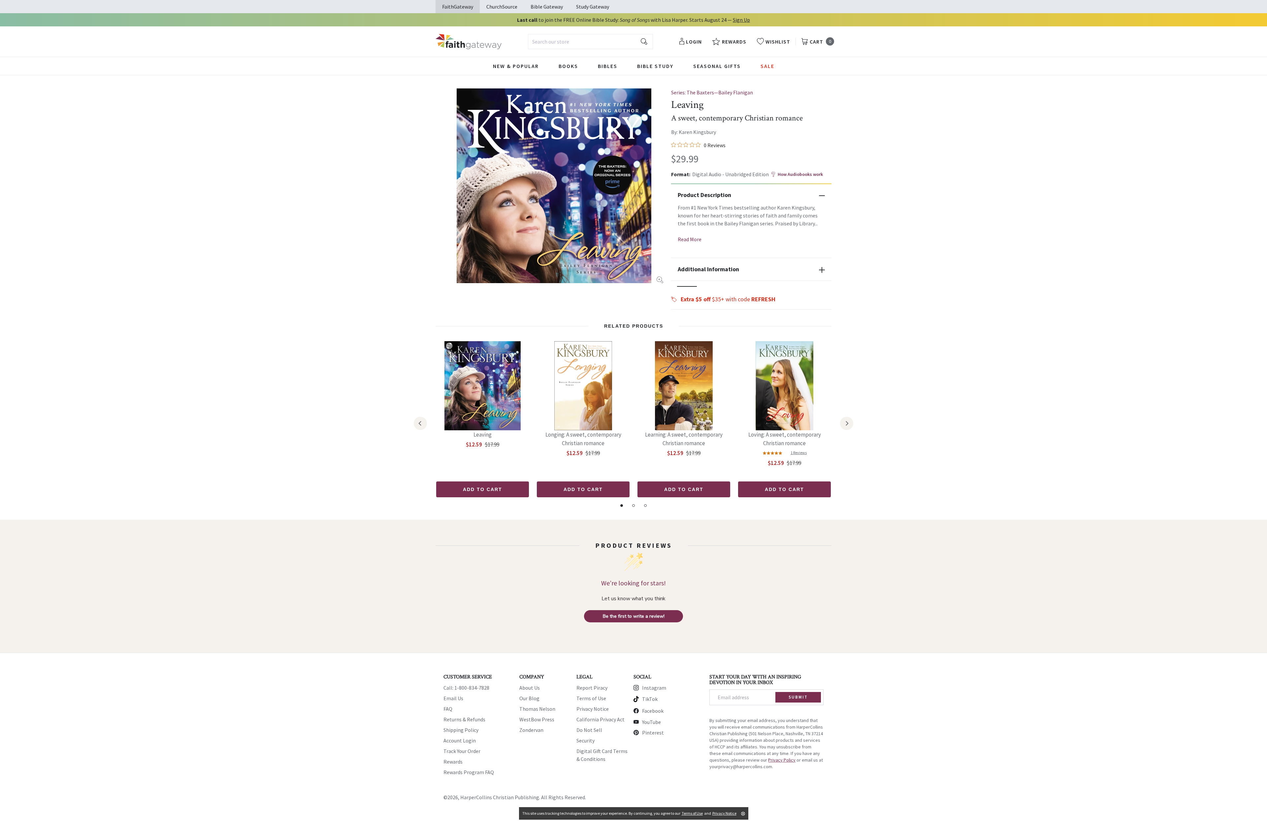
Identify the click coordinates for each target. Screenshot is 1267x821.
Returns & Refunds (464, 719)
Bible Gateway (547, 6)
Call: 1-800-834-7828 (466, 687)
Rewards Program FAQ (468, 772)
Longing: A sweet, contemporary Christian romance (583, 439)
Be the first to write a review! (634, 616)
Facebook (653, 710)
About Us (529, 687)
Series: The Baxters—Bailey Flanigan (712, 92)
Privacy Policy (782, 760)
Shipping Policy (460, 730)
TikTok (650, 699)
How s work (800, 174)
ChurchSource (501, 6)
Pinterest (653, 732)
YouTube (651, 722)
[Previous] (420, 423)
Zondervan (531, 730)
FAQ (447, 709)
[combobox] (590, 41)
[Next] (846, 423)
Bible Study (655, 66)
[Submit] (644, 41)
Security (585, 740)
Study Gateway (592, 6)
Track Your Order (461, 751)
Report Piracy (591, 687)
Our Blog (529, 698)
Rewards (453, 761)
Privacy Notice (592, 709)
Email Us (453, 698)
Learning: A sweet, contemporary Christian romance (684, 439)
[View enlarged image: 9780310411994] (554, 185)
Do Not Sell (589, 730)
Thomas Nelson (537, 709)
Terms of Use (591, 698)
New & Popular (516, 66)
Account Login (459, 740)
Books (568, 66)
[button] (687, 286)
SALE (767, 66)
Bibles (607, 66)
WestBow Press (536, 719)
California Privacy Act (600, 719)
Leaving (482, 434)
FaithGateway (457, 6)
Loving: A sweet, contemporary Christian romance (784, 439)
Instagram (654, 687)
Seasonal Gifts (717, 66)
